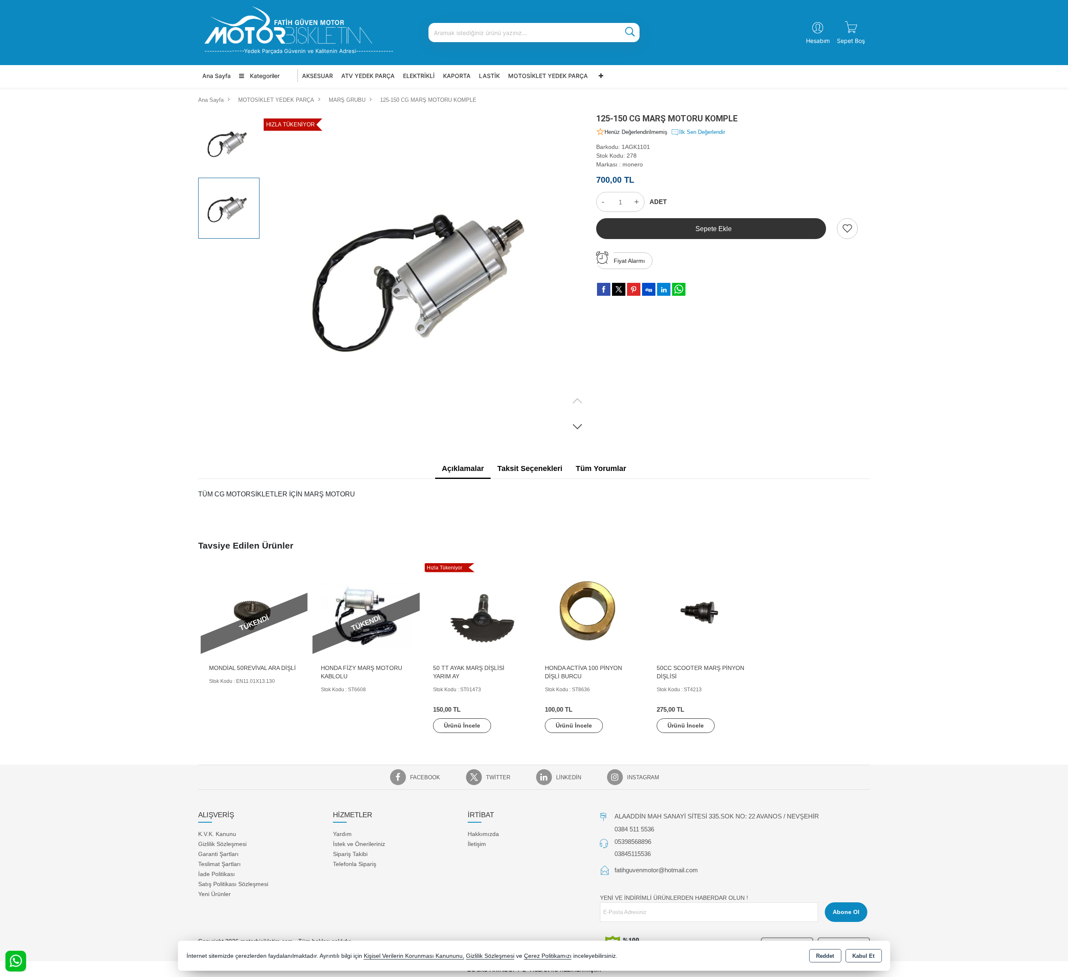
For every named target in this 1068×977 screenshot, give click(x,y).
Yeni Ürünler (214, 894)
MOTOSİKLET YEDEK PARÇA (548, 75)
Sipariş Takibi (350, 854)
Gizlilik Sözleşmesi (222, 844)
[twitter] (618, 289)
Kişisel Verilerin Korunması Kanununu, (414, 956)
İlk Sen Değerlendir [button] (702, 132)
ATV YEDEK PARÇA (368, 75)
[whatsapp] (678, 289)
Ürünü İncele (462, 725)
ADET (658, 201)
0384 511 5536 (634, 829)
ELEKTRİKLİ (419, 75)
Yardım (342, 834)
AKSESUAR (317, 75)
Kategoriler (264, 75)
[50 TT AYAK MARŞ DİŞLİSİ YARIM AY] (478, 613)
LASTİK (489, 75)
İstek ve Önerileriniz (359, 844)
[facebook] (603, 289)
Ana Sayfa (216, 75)
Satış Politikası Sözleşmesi (233, 884)
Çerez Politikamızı (548, 956)
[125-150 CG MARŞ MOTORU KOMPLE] (427, 275)
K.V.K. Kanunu (217, 834)
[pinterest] (633, 289)
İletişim (477, 844)
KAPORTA (457, 75)
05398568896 (633, 841)
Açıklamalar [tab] (463, 468)
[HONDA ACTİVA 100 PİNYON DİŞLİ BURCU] (590, 613)
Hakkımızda (483, 834)
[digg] (648, 289)
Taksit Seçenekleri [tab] (529, 468)
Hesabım (818, 40)
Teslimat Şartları (219, 864)
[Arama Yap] (630, 32)
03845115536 (633, 853)
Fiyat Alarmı (629, 260)
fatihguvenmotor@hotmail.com (656, 870)
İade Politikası (216, 874)
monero (632, 164)
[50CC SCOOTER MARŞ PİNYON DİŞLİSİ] (702, 613)
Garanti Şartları (218, 854)
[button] (577, 426)
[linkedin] (663, 289)
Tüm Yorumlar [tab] (601, 468)
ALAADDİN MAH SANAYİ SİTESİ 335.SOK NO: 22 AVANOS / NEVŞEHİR (717, 816)
